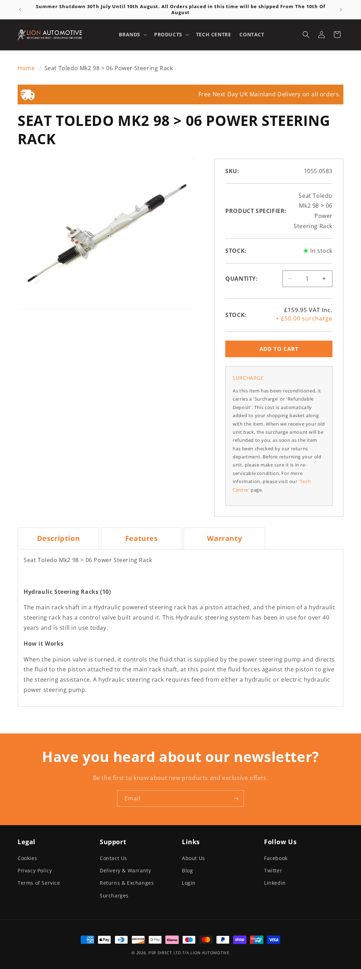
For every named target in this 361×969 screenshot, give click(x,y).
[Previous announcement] (20, 9)
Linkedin (275, 882)
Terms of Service (39, 882)
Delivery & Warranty (125, 870)
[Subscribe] (236, 798)
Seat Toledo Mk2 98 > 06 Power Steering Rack (108, 68)
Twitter (273, 870)
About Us (193, 858)
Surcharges (114, 895)
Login (189, 882)
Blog (187, 870)
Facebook (276, 858)
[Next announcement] (341, 9)
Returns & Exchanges (127, 882)
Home (27, 68)
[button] (132, 34)
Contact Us (113, 858)
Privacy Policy (35, 870)
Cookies (27, 858)
